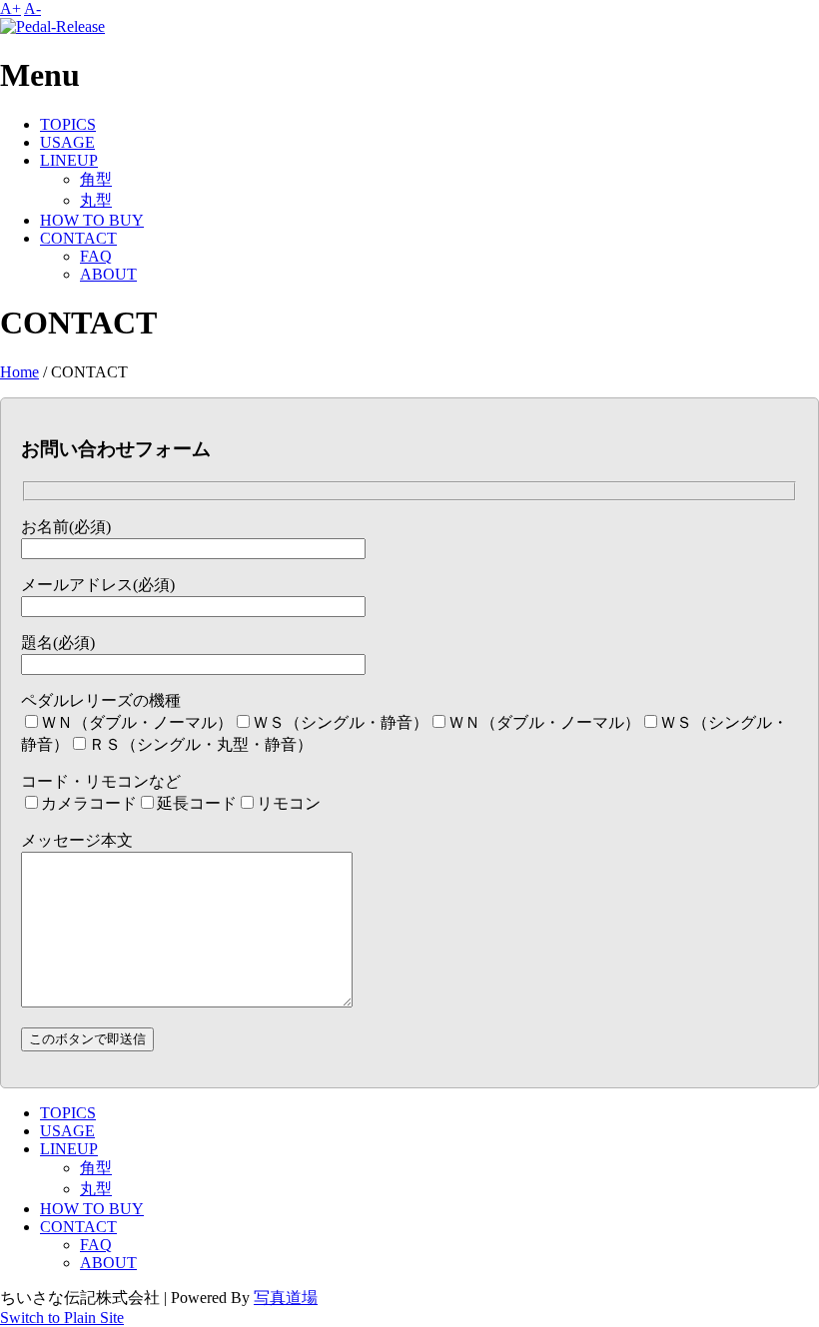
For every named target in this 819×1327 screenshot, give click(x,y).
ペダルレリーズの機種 (101, 700)
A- (32, 8)
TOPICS (68, 124)
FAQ (96, 256)
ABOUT (108, 274)
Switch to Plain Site (62, 1317)
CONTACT (78, 238)
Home (19, 371)
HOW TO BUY (92, 220)
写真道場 (286, 1297)
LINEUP (69, 160)
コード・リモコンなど (101, 781)
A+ (10, 8)
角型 (96, 179)
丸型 (96, 200)
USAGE (67, 142)
